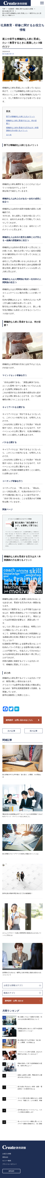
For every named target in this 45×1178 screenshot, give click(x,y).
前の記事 (33, 731)
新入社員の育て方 (8, 54)
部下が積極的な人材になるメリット (20, 116)
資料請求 (11, 1171)
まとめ (9, 135)
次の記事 (11, 731)
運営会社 (5, 1157)
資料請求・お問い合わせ (14, 1001)
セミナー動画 (6, 1160)
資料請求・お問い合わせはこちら (19, 720)
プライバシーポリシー (9, 1164)
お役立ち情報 (6, 1154)
